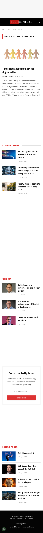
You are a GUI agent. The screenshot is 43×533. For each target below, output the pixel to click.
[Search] (39, 22)
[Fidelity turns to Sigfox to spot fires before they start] (9, 186)
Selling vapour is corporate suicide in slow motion (29, 288)
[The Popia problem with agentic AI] (9, 320)
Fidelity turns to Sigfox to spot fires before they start (29, 187)
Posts (9, 29)
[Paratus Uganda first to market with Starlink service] (9, 154)
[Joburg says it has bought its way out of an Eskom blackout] (9, 495)
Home (4, 29)
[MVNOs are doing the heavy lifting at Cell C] (9, 469)
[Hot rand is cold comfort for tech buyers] (9, 482)
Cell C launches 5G (26, 453)
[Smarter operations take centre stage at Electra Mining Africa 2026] (9, 170)
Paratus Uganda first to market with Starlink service (28, 154)
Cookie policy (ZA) (22, 524)
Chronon (30, 519)
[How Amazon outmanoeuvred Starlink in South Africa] (9, 304)
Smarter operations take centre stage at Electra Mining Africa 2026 (28, 170)
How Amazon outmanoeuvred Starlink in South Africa (28, 304)
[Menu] (3, 22)
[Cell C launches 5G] (9, 456)
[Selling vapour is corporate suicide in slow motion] (9, 288)
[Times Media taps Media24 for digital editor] (21, 54)
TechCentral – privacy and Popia (23, 527)
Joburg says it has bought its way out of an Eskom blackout (29, 495)
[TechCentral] (21, 22)
